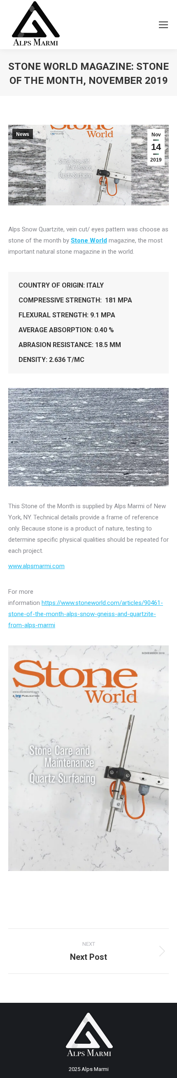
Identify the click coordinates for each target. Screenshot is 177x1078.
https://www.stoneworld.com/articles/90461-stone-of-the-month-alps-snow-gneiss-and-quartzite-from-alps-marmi (85, 614)
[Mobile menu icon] (163, 24)
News (22, 134)
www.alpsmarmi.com (36, 566)
